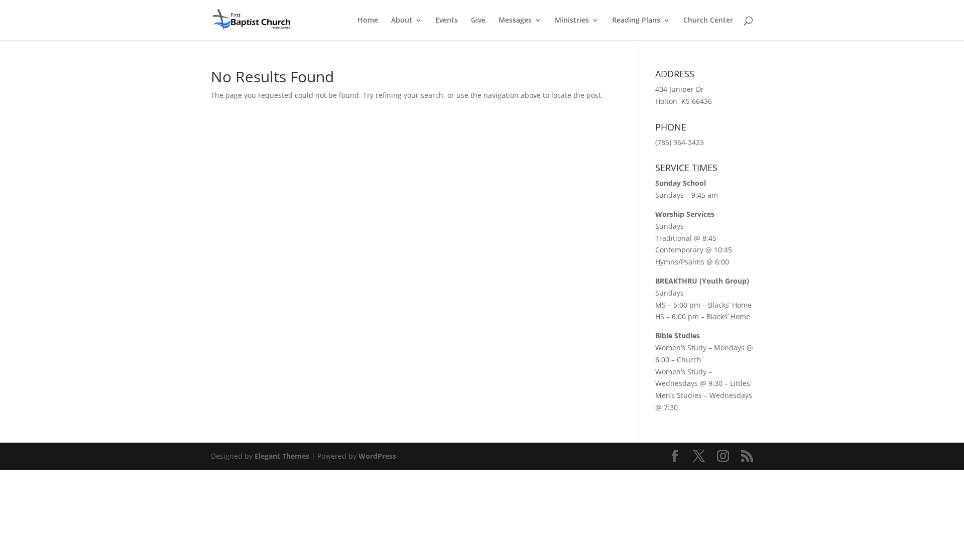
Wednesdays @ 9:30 (688, 383)
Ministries (572, 21)
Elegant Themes (282, 456)
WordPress (377, 456)
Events (446, 21)
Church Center (708, 21)
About (401, 21)
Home (367, 21)
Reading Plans (636, 21)
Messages (515, 21)
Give (478, 21)
